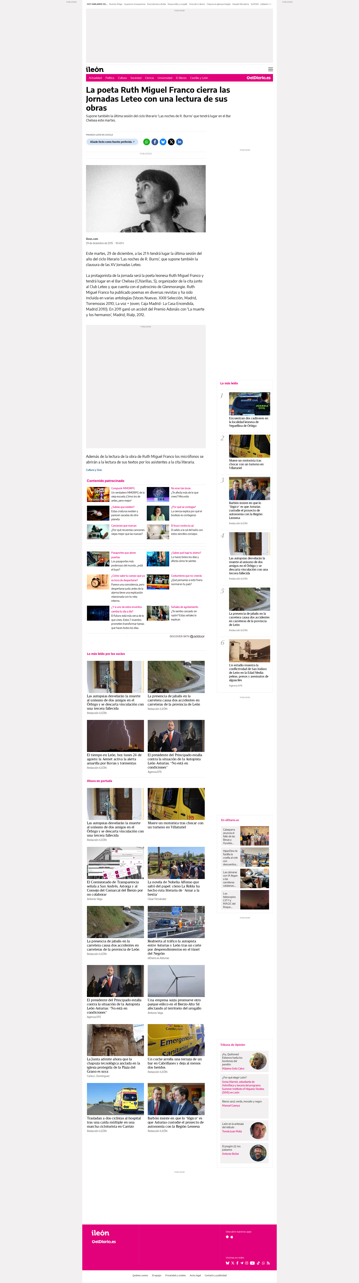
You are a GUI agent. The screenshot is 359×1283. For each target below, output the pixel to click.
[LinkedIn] (179, 142)
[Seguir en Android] (227, 1237)
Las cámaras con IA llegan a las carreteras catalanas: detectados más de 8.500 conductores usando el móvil (230, 879)
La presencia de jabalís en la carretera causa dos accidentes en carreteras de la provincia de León (174, 700)
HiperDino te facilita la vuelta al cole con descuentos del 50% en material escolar (230, 857)
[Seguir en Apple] (232, 1237)
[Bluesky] (163, 142)
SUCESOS (255, 4)
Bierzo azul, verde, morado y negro (242, 1101)
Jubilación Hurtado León (270, 4)
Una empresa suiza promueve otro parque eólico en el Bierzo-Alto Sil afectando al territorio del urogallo (174, 1004)
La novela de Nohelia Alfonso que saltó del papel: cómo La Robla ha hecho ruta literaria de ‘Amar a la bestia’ (174, 888)
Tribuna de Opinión (232, 1044)
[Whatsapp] (146, 142)
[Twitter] (171, 142)
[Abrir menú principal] (270, 69)
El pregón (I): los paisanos (231, 1148)
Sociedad (136, 77)
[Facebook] (154, 142)
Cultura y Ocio (94, 469)
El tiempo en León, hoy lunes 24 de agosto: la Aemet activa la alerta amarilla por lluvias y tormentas (114, 759)
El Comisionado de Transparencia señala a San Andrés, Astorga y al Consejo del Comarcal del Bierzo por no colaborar (115, 888)
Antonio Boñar (230, 1153)
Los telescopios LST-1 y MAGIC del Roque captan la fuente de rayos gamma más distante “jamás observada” (230, 900)
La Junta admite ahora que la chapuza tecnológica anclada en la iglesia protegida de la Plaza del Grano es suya (113, 1065)
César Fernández (157, 899)
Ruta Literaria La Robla (156, 4)
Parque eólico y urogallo (177, 4)
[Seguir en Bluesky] (227, 1263)
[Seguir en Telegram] (241, 1263)
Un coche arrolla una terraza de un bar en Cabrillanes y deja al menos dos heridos (175, 1063)
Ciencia (149, 77)
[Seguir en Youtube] (252, 1263)
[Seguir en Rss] (268, 1263)
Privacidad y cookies (175, 1275)
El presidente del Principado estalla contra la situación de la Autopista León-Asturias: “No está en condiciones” (175, 761)
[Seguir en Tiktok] (258, 1263)
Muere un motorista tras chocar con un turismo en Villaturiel (175, 825)
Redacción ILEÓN (97, 713)
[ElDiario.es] (258, 77)
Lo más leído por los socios (106, 654)
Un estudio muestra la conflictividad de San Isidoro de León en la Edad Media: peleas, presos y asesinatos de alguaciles (248, 672)
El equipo (156, 1275)
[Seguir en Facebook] (237, 1263)
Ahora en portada (99, 781)
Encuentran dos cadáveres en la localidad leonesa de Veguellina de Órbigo (248, 422)
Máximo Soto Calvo (233, 1068)
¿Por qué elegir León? (234, 1077)
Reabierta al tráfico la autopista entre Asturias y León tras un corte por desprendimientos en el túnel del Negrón (174, 947)
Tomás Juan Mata (232, 1131)
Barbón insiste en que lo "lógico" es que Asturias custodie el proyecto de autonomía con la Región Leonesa (246, 510)
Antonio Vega (94, 899)
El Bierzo (181, 77)
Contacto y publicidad (216, 1275)
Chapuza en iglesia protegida (219, 4)
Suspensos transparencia (134, 4)
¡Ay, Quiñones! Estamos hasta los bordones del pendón (232, 1059)
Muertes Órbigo (115, 4)
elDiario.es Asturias (158, 958)
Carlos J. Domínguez (98, 1076)
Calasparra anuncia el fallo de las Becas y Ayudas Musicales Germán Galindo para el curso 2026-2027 (230, 836)
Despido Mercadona (240, 4)
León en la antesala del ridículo (233, 1125)
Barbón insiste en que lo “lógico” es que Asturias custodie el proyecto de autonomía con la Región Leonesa (176, 1122)
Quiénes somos (140, 1275)
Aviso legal (195, 1275)
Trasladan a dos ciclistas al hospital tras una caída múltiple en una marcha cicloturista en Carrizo (114, 1122)
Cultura (122, 77)
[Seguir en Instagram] (246, 1263)
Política (109, 77)
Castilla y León (199, 77)
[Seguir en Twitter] (232, 1263)
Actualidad (95, 77)
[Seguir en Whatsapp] (263, 1263)
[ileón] (112, 1233)
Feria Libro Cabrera (197, 4)
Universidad (165, 77)
